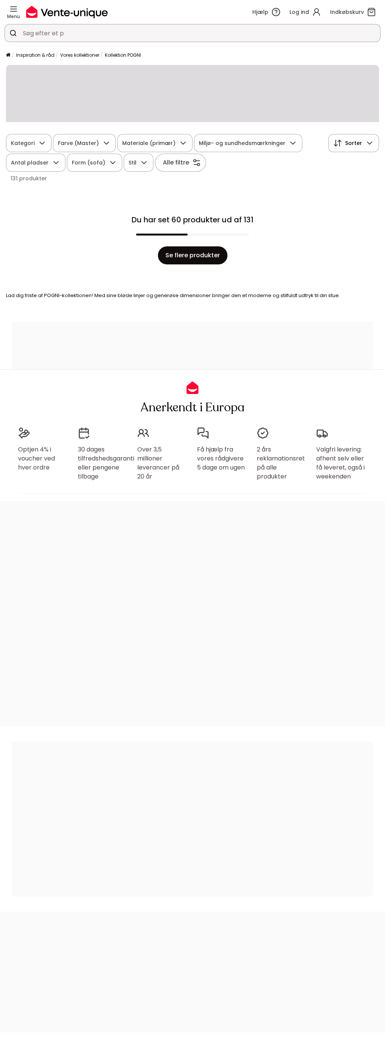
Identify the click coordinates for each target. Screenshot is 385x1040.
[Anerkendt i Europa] (67, 11)
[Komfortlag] (8, 55)
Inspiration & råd (35, 55)
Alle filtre (176, 162)
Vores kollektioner (79, 55)
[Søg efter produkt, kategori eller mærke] (13, 33)
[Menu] (13, 9)
